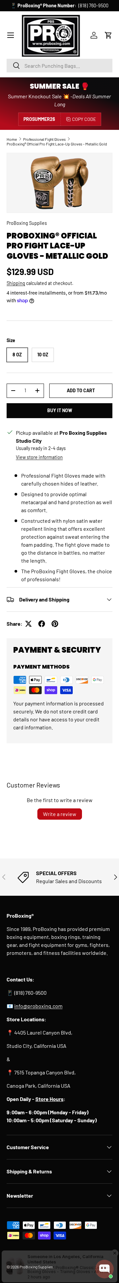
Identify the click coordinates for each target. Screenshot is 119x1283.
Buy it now (59, 410)
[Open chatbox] (104, 1269)
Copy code (84, 119)
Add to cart (81, 390)
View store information (39, 457)
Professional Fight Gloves (44, 139)
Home (12, 139)
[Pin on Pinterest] (54, 623)
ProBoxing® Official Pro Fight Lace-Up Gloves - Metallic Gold (57, 143)
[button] (108, 35)
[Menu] (10, 35)
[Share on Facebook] (41, 623)
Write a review (59, 814)
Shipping (16, 283)
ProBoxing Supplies (27, 223)
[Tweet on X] (28, 623)
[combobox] (59, 65)
